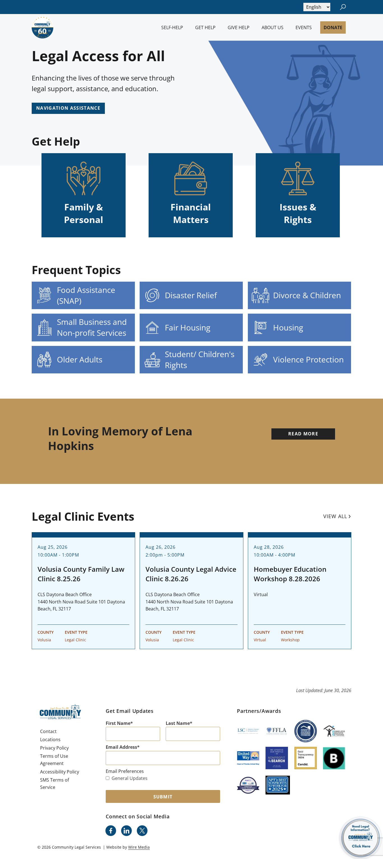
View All (335, 516)
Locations (50, 739)
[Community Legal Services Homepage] (42, 27)
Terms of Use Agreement (54, 759)
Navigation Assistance (68, 108)
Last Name (178, 723)
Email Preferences (125, 771)
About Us (272, 27)
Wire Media (139, 847)
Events (304, 27)
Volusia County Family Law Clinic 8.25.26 (81, 573)
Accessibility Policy (59, 772)
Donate (333, 27)
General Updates (129, 778)
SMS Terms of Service (54, 783)
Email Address (121, 747)
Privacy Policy (54, 748)
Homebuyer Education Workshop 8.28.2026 (290, 573)
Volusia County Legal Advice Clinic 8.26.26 (191, 573)
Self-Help (172, 27)
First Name (118, 723)
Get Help (205, 27)
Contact (48, 731)
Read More (303, 434)
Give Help (239, 27)
